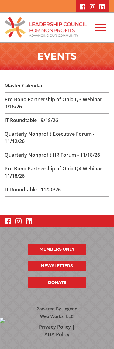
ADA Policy (57, 334)
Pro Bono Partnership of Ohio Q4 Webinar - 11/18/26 (55, 172)
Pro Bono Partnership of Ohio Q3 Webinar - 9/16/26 (55, 103)
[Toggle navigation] (100, 27)
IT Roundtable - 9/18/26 (31, 120)
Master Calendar (24, 85)
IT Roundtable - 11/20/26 (33, 189)
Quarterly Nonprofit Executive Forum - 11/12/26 (49, 138)
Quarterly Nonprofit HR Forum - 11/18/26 (52, 155)
